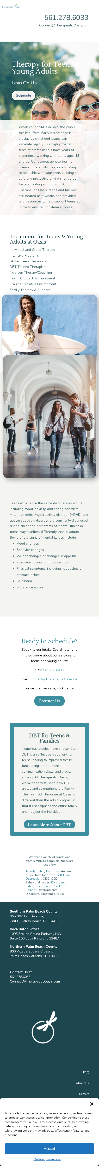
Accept (49, 1148)
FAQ (86, 1072)
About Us (82, 1083)
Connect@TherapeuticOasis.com (55, 679)
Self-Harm (64, 875)
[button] (91, 1104)
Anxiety (30, 871)
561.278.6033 (66, 17)
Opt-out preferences (47, 1159)
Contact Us (49, 701)
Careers (84, 1094)
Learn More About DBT (49, 825)
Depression (33, 879)
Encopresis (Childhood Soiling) (46, 888)
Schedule (23, 95)
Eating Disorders (48, 871)
